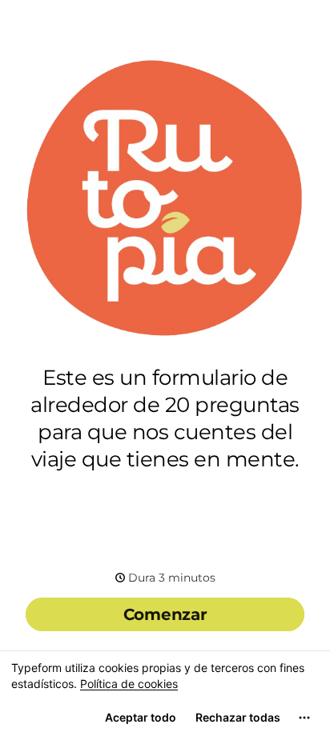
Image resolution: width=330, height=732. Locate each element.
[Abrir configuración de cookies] (304, 717)
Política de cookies (129, 683)
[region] (165, 691)
